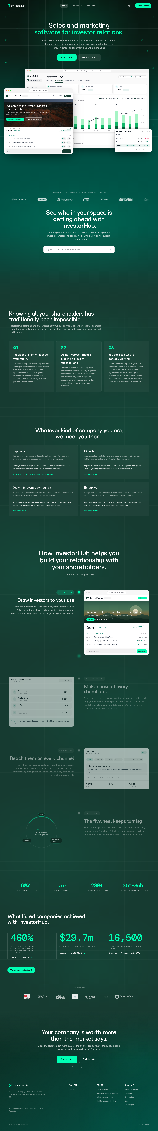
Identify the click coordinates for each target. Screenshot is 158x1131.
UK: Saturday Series (105, 1097)
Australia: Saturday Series (107, 1093)
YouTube (21, 1103)
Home (64, 6)
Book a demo (143, 6)
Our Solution (76, 6)
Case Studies (92, 6)
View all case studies (20, 970)
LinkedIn (12, 1103)
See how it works (89, 57)
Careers (128, 1093)
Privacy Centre (143, 1125)
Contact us (129, 1097)
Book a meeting (131, 1089)
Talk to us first (90, 1059)
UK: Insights (130, 1105)
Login (129, 6)
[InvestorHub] (16, 5)
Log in (127, 1101)
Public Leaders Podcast (107, 1101)
